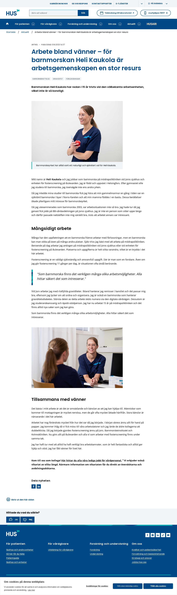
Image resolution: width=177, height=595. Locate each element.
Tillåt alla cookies (158, 586)
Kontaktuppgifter (102, 3)
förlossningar (73, 79)
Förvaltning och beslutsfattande (148, 553)
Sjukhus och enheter (16, 562)
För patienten (22, 24)
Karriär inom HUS (59, 3)
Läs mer (31, 590)
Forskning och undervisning (82, 24)
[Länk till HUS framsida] (13, 12)
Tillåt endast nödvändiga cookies (127, 586)
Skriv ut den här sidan (22, 499)
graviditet (58, 79)
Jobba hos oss (139, 562)
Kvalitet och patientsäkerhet (146, 549)
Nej (30, 519)
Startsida (11, 32)
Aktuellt (131, 24)
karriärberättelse (41, 79)
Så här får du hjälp (15, 553)
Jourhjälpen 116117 (156, 13)
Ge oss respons (80, 3)
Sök (83, 12)
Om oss (112, 24)
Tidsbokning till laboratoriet (116, 14)
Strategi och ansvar (142, 558)
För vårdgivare (49, 24)
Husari (152, 24)
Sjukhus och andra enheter (19, 549)
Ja (16, 519)
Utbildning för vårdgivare (60, 549)
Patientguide (12, 558)
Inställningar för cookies (97, 586)
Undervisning (96, 553)
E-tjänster (122, 3)
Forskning (95, 549)
